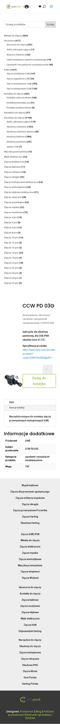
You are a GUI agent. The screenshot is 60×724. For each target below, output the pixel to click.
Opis (11, 402)
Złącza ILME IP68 (30, 534)
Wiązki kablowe (30, 485)
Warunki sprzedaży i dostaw (38, 716)
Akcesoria (44, 315)
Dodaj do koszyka (39, 381)
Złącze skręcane (30, 658)
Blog (38, 711)
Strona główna (29, 315)
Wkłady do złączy (30, 540)
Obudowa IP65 (30, 665)
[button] (17, 377)
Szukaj (50, 24)
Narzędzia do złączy (30, 640)
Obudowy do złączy (30, 646)
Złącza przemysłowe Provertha (30, 510)
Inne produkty (16, 407)
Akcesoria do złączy (30, 587)
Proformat (27, 711)
